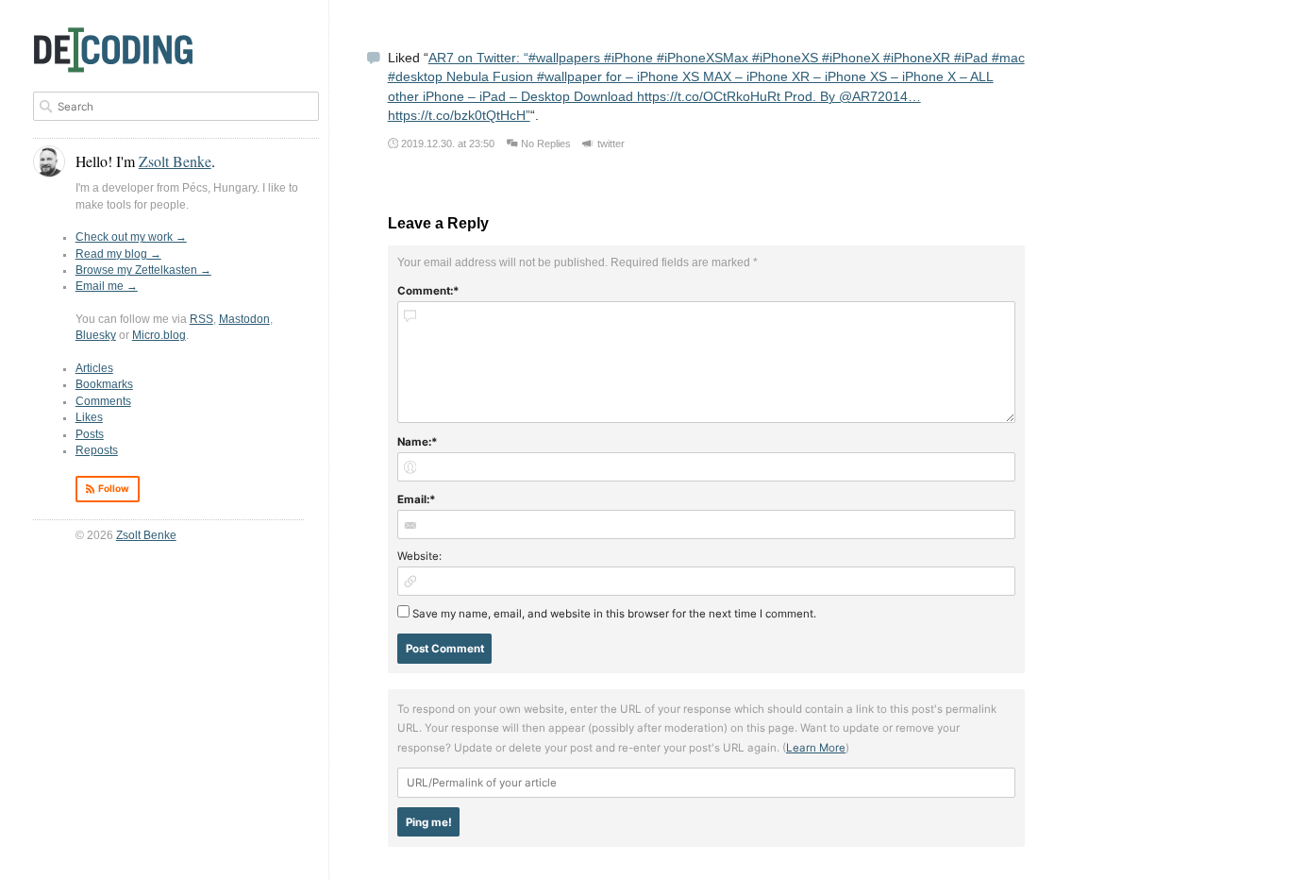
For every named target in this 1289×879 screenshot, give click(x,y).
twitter (611, 143)
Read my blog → (118, 254)
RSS (201, 319)
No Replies (546, 143)
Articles (94, 368)
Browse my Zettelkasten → (143, 270)
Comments (103, 401)
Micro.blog (159, 335)
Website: (419, 556)
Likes (89, 417)
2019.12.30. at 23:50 (447, 143)
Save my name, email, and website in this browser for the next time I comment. (614, 613)
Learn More (815, 747)
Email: (413, 499)
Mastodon (244, 319)
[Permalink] (373, 60)
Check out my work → (131, 237)
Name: (414, 441)
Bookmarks (104, 384)
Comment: (425, 290)
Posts (89, 434)
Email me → (106, 286)
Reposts (96, 450)
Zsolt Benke (146, 535)
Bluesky (95, 335)
